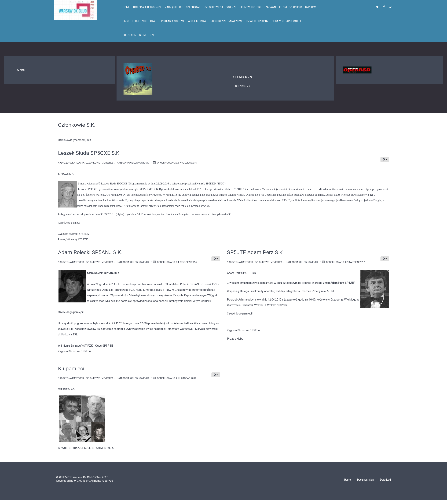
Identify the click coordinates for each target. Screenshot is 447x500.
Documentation (365, 479)
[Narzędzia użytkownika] (384, 159)
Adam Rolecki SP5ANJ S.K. (90, 252)
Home (347, 479)
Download (385, 479)
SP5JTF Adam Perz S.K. (255, 252)
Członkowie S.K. (139, 162)
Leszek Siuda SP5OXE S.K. (89, 153)
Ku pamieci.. (72, 368)
